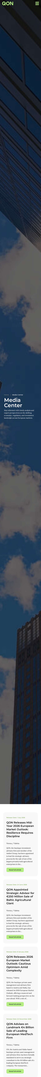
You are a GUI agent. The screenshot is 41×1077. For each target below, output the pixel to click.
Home (6, 395)
